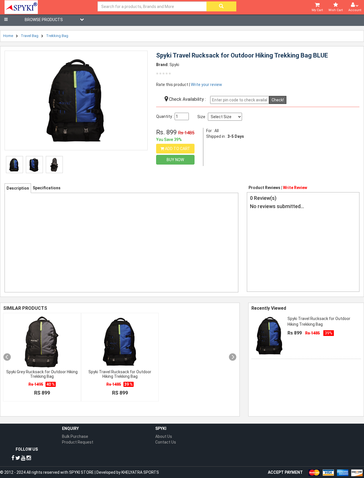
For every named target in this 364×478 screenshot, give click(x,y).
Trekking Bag (57, 36)
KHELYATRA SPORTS (140, 472)
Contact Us (165, 442)
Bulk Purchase (75, 436)
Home (8, 36)
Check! (278, 100)
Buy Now (175, 159)
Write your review (206, 84)
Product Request (77, 442)
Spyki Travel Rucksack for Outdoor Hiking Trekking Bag (119, 374)
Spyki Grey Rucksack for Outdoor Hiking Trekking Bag (42, 374)
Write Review (295, 187)
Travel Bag (29, 36)
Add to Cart (177, 148)
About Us (163, 436)
